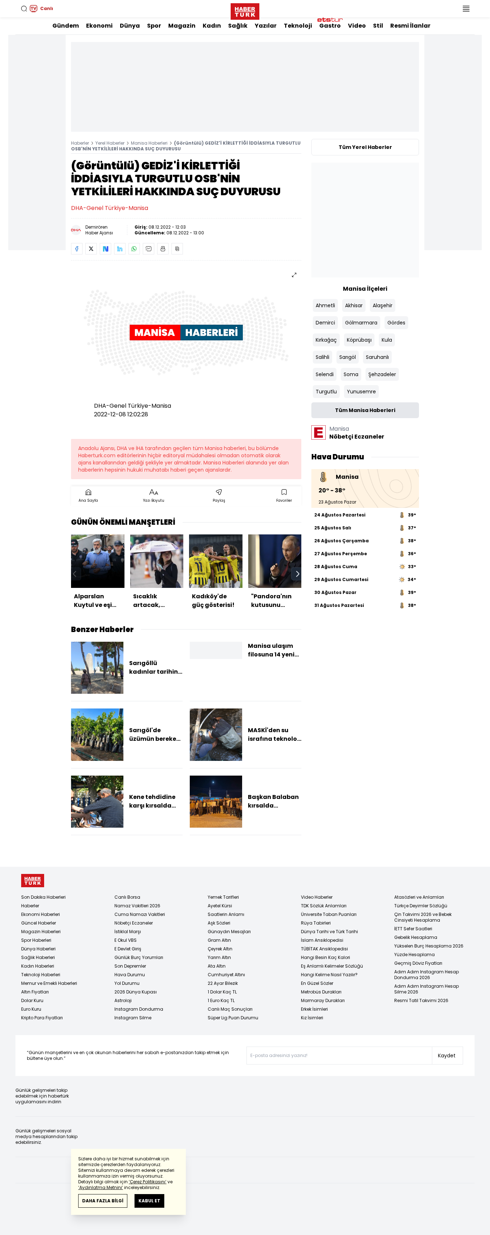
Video (357, 26)
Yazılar (266, 26)
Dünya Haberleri (38, 949)
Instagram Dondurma (138, 1009)
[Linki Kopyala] (177, 248)
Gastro (330, 26)
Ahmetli (325, 305)
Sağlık (238, 26)
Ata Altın (217, 966)
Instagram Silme (132, 1018)
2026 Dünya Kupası (135, 992)
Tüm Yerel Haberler (365, 147)
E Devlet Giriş (127, 949)
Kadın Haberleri (37, 966)
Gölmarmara (361, 322)
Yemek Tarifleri (223, 897)
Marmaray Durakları (323, 1000)
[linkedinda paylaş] (120, 248)
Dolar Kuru (32, 1000)
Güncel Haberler (38, 923)
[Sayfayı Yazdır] (163, 248)
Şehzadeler (382, 374)
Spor (154, 26)
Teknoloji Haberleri (40, 975)
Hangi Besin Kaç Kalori (325, 957)
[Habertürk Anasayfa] (245, 10)
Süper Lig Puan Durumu (233, 1018)
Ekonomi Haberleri (40, 914)
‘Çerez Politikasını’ (147, 1182)
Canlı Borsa (127, 897)
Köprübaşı (359, 339)
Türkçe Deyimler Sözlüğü (420, 906)
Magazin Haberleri (41, 931)
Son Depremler (130, 966)
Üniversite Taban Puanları (329, 914)
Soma (351, 374)
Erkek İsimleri (314, 1009)
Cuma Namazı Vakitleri (139, 914)
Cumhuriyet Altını (226, 975)
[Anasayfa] (32, 880)
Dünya (130, 26)
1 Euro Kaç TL (221, 1000)
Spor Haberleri (36, 940)
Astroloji (123, 1000)
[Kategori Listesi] (466, 8)
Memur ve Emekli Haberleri (49, 983)
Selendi (325, 374)
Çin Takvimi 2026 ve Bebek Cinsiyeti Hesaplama (423, 917)
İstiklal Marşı (127, 931)
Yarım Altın (219, 957)
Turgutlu (326, 391)
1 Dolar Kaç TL (222, 992)
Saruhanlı (377, 357)
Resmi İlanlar (410, 26)
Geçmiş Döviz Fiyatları (418, 963)
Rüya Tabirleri (316, 923)
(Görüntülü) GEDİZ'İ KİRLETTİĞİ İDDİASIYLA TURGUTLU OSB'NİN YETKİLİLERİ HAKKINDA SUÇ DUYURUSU (186, 146)
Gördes (396, 322)
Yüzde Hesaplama (414, 954)
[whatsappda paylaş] (134, 248)
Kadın (212, 26)
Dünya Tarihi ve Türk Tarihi (329, 931)
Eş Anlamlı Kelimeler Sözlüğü (332, 966)
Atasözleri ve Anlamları (419, 897)
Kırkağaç (326, 339)
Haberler (80, 143)
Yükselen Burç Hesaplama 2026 (428, 946)
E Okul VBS (125, 940)
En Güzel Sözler (317, 983)
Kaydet (447, 1055)
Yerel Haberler (109, 143)
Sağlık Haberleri (38, 957)
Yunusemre (361, 391)
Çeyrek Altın (220, 949)
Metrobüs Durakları (321, 992)
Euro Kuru (31, 1009)
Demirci (325, 322)
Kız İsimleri (312, 1018)
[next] (297, 573)
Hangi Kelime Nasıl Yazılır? (329, 975)
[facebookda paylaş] (77, 248)
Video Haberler (317, 897)
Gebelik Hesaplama (415, 937)
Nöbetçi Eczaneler (133, 923)
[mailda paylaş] (148, 248)
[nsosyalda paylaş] (105, 248)
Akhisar (354, 305)
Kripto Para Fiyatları (42, 1018)
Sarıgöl (347, 357)
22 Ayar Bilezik (223, 983)
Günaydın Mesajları (229, 931)
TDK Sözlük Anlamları (324, 906)
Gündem (65, 26)
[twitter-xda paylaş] (91, 248)
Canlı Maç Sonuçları (230, 1009)
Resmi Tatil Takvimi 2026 (421, 1000)
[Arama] (24, 8)
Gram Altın (219, 940)
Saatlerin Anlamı (226, 914)
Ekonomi (99, 26)
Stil (378, 26)
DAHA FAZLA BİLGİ (102, 1201)
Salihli (322, 357)
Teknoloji (298, 26)
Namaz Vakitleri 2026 (137, 906)
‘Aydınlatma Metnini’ (100, 1187)
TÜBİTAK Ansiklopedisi (324, 949)
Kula (387, 339)
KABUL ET (149, 1201)
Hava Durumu (129, 975)
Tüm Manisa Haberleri (365, 410)
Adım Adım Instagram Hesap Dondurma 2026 (426, 975)
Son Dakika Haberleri (43, 897)
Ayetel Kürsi (220, 906)
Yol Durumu (127, 983)
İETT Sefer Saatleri (413, 929)
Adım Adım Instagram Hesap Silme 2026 (426, 989)
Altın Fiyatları (35, 992)
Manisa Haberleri (149, 143)
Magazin (181, 26)
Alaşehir (382, 305)
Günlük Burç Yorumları (138, 957)
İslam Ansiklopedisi (322, 940)
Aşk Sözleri (219, 923)
